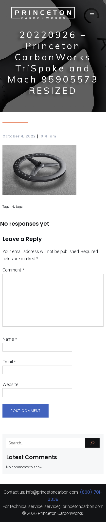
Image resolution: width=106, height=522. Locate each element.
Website (10, 384)
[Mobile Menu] (92, 13)
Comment (13, 269)
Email (9, 361)
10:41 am (47, 136)
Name (9, 339)
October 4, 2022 (19, 136)
